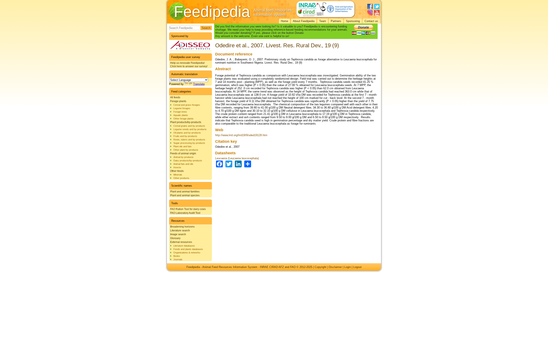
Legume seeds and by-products (190, 129)
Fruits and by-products (185, 136)
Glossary (175, 238)
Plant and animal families (185, 191)
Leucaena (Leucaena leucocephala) (237, 158)
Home (284, 21)
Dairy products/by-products (187, 160)
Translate (199, 84)
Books (176, 256)
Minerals (177, 174)
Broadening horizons (182, 226)
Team (322, 21)
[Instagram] (370, 12)
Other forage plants (183, 118)
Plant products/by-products (185, 122)
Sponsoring (353, 21)
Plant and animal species (185, 195)
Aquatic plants (180, 115)
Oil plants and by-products (187, 132)
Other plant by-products (185, 150)
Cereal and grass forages (186, 105)
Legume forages (181, 108)
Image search (178, 234)
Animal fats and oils (183, 164)
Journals (177, 259)
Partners (336, 21)
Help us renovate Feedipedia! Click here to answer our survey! (188, 64)
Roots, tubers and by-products (189, 139)
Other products (181, 178)
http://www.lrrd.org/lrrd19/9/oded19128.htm (241, 135)
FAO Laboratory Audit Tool (185, 212)
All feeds (175, 97)
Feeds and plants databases (188, 249)
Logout (357, 267)
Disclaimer (335, 267)
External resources (181, 242)
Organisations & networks (186, 252)
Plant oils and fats (182, 146)
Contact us (371, 21)
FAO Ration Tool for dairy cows (188, 209)
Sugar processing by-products (189, 143)
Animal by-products (183, 157)
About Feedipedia (303, 21)
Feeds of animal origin (183, 153)
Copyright (320, 267)
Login (347, 267)
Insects (177, 167)
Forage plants (178, 101)
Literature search (180, 230)
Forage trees (180, 111)
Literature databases (184, 245)
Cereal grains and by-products (189, 126)
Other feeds (177, 171)
